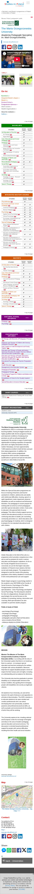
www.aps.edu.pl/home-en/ (10, 42)
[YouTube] (9, 49)
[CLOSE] (22, 889)
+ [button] (3, 788)
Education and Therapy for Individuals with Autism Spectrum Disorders (12, 244)
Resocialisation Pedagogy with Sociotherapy (11, 296)
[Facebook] (19, 852)
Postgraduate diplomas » (9, 104)
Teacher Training (7, 270)
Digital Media (6, 136)
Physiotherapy (6, 201)
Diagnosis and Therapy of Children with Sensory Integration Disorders (16, 343)
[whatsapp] (9, 852)
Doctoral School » (7, 102)
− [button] (3, 790)
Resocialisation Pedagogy (9, 161)
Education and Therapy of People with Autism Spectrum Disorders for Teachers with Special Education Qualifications (15, 357)
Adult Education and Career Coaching (10, 145)
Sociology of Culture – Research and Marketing (11, 177)
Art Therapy (6, 134)
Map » (3, 830)
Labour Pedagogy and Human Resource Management (11, 285)
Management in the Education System (13, 367)
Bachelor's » (5, 96)
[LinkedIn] (29, 852)
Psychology (5, 212)
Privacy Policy (10, 885)
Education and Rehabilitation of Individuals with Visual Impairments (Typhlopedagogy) (12, 239)
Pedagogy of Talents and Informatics (9, 158)
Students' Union (6, 410)
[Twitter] (24, 851)
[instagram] (14, 49)
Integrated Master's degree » (10, 98)
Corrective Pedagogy (8, 207)
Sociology (4, 175)
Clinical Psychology (8, 216)
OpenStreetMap (23, 807)
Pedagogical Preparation (9, 369)
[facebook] (3, 49)
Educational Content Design (10, 282)
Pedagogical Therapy (8, 247)
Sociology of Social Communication (8, 181)
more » (27, 317)
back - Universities (13, 860)
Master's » (4, 100)
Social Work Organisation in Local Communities (10, 167)
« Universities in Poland (8, 13)
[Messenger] (4, 852)
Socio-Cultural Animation (9, 155)
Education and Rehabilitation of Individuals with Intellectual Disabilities (11, 234)
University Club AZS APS (9, 412)
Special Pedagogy (7, 222)
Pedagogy (5, 142)
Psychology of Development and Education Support (11, 219)
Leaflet (16, 807)
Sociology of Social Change (10, 304)
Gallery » (4, 72)
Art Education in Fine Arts (9, 132)
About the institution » (8, 112)
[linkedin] (20, 49)
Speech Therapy (6, 184)
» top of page (28, 121)
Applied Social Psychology (10, 214)
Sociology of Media (8, 301)
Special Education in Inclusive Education (14, 382)
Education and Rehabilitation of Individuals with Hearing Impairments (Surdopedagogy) (11, 229)
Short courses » (6, 106)
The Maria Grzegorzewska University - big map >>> (17, 810)
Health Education (7, 365)
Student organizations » (9, 109)
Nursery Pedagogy (8, 209)
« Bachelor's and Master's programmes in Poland (16, 11)
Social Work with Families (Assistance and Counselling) (10, 170)
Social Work (5, 164)
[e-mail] (14, 852)
